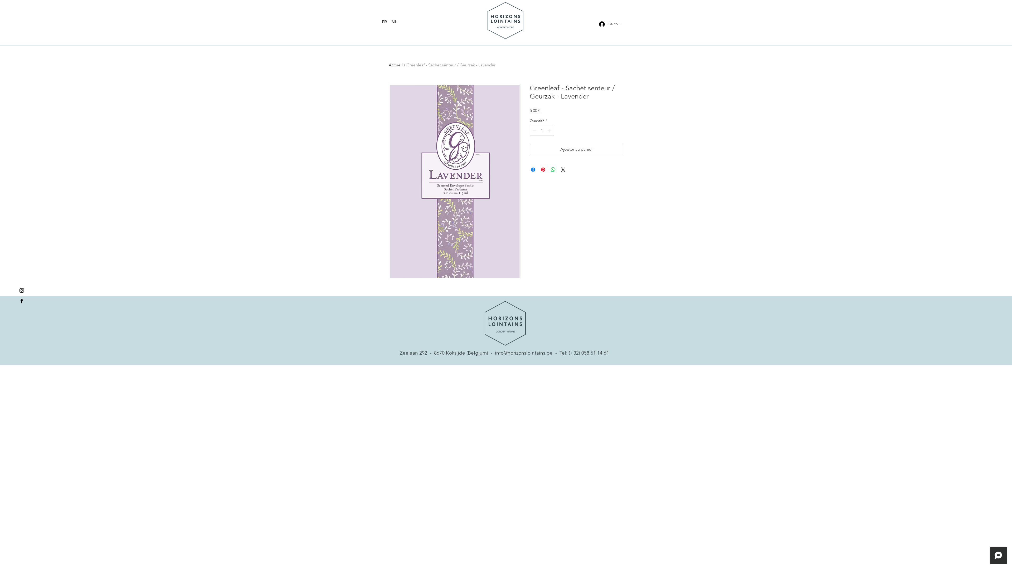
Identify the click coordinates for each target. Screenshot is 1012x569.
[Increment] (550, 130)
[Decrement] (534, 130)
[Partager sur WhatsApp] (553, 169)
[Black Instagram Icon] (22, 290)
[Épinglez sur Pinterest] (543, 169)
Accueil (396, 64)
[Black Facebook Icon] (22, 301)
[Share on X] (563, 169)
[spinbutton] (542, 130)
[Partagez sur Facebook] (533, 169)
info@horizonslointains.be (524, 353)
